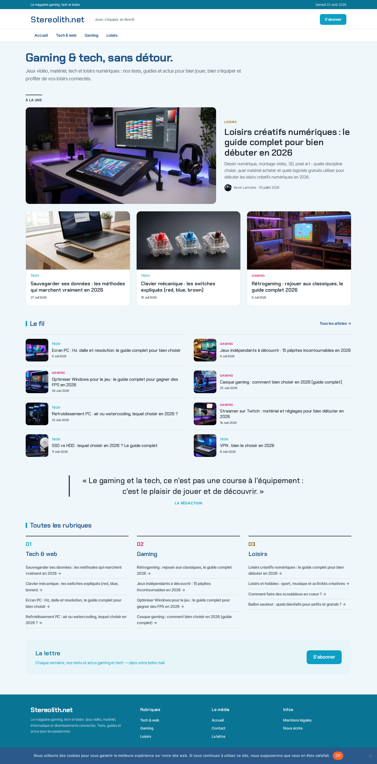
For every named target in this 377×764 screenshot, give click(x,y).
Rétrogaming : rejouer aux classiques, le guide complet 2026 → (184, 570)
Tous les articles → (335, 323)
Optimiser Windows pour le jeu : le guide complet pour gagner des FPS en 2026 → (183, 603)
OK (338, 755)
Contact (218, 728)
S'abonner (333, 19)
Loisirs (112, 35)
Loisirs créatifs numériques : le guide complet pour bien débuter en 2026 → (296, 570)
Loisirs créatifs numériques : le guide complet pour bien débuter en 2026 (287, 142)
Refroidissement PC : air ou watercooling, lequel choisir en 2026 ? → (76, 619)
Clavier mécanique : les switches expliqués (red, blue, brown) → (72, 586)
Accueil (41, 35)
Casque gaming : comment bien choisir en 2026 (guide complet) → (184, 619)
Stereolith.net (57, 19)
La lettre (218, 736)
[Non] (370, 755)
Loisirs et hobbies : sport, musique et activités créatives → (298, 583)
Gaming (91, 35)
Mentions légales (297, 720)
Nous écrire (292, 728)
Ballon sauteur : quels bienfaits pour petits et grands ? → (297, 604)
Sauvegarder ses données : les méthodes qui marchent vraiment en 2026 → (74, 570)
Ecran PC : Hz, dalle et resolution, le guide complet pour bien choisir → (73, 603)
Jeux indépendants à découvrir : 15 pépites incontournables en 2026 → (174, 586)
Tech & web (66, 35)
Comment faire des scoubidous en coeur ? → (287, 594)
